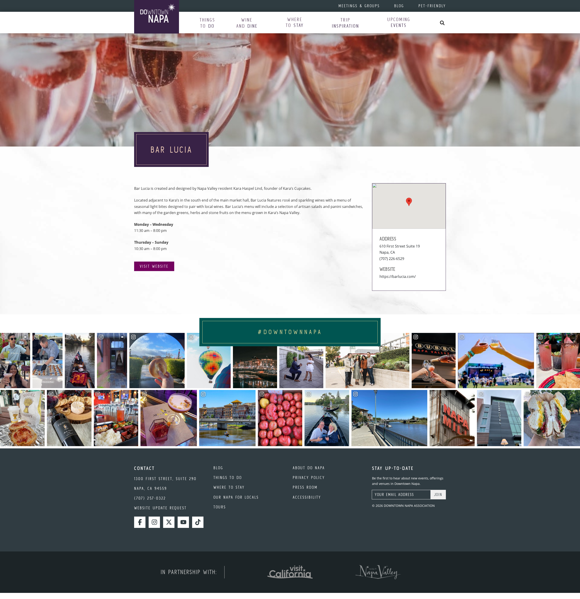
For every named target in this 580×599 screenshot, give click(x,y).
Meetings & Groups (359, 5)
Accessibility (307, 497)
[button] (207, 23)
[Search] (442, 22)
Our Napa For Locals (236, 497)
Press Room (305, 487)
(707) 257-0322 (150, 498)
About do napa (309, 467)
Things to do (227, 477)
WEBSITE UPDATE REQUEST (160, 507)
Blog (399, 5)
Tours (219, 507)
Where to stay (229, 487)
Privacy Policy (309, 477)
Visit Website (154, 266)
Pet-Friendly (432, 5)
